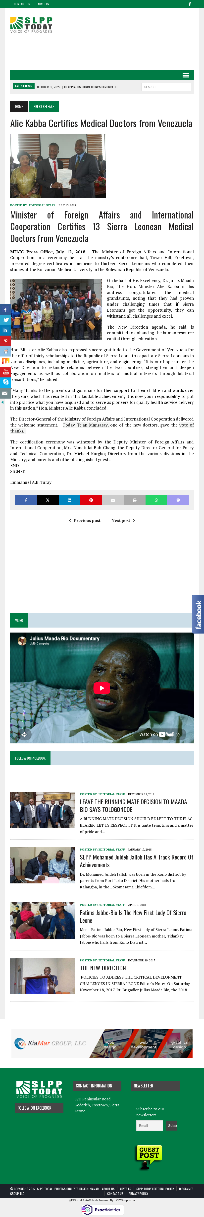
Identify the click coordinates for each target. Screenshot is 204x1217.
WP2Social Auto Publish (83, 1200)
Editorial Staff (42, 205)
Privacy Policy (138, 1193)
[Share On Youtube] (5, 372)
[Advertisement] (102, 52)
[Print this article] (134, 500)
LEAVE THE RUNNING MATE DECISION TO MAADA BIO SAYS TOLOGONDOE (133, 805)
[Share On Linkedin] (5, 330)
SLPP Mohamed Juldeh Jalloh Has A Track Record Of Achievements (136, 860)
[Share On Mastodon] (178, 500)
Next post (120, 520)
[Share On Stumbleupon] (5, 362)
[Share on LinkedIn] (69, 500)
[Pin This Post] (91, 500)
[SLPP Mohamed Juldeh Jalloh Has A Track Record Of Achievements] (42, 880)
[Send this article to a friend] (113, 500)
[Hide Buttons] (2, 401)
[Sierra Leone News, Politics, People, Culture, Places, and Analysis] (39, 24)
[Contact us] (5, 393)
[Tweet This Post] (47, 500)
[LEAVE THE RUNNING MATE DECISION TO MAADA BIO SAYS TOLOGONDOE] (42, 824)
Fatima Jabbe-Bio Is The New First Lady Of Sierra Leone (133, 916)
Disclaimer (186, 1189)
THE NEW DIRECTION (103, 967)
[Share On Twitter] (5, 320)
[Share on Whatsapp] (156, 500)
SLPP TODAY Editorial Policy (155, 1189)
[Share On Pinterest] (5, 341)
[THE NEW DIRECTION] (42, 991)
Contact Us (22, 4)
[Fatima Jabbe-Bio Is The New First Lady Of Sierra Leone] (42, 935)
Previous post (87, 520)
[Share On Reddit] (5, 351)
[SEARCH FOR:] (166, 86)
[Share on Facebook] (26, 500)
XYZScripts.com (126, 1200)
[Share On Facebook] (5, 309)
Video (19, 620)
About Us (108, 1189)
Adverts (43, 4)
